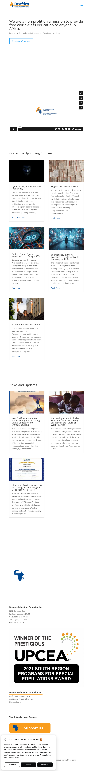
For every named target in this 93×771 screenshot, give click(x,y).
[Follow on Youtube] (21, 709)
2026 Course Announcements (27, 324)
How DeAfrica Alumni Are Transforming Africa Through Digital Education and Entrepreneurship (26, 421)
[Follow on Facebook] (11, 709)
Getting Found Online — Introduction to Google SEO (26, 255)
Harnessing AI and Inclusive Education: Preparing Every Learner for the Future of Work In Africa (65, 421)
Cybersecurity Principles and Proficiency (26, 187)
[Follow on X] (16, 709)
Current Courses (21, 41)
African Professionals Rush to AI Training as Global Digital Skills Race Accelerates (27, 487)
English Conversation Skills (64, 186)
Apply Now (16, 217)
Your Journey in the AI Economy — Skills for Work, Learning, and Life (65, 257)
